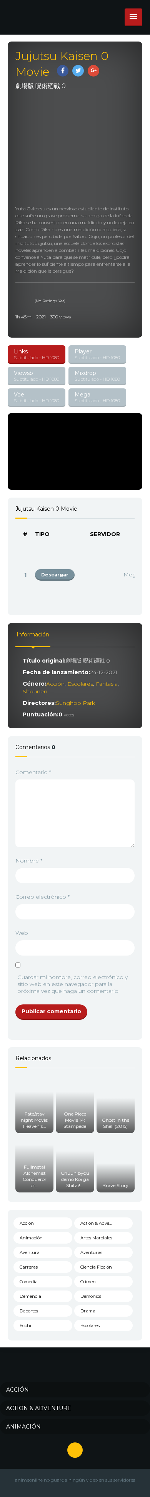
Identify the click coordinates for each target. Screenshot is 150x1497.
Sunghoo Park (75, 702)
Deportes (29, 1311)
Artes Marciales (96, 1238)
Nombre (28, 860)
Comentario (33, 772)
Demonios (90, 1296)
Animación (31, 1238)
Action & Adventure (100, 1223)
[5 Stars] (37, 293)
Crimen (88, 1281)
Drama (87, 1311)
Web (21, 932)
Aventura (30, 1252)
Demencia (30, 1296)
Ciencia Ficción (96, 1267)
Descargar (54, 575)
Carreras (29, 1267)
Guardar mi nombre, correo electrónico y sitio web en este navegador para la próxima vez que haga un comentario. (72, 984)
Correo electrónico (42, 896)
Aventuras (91, 1252)
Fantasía (107, 683)
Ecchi (25, 1325)
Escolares (80, 683)
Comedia (29, 1281)
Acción (55, 683)
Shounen (35, 691)
